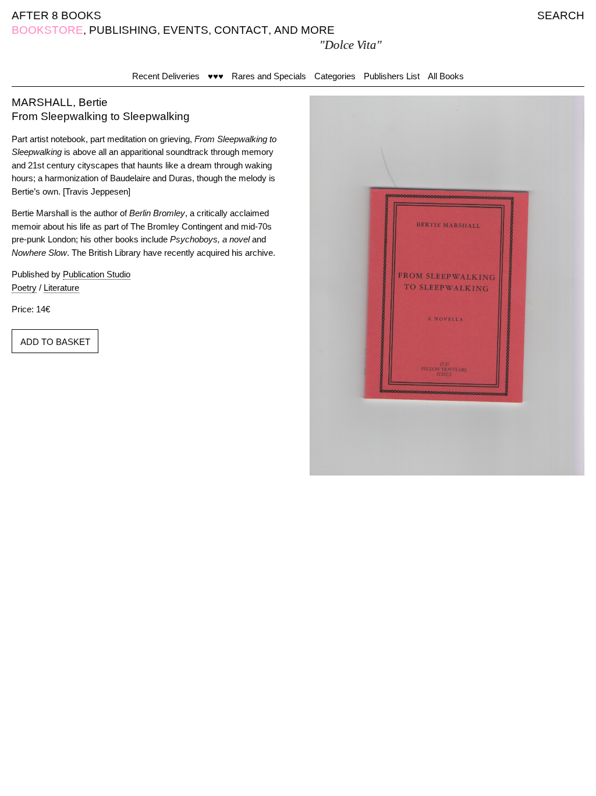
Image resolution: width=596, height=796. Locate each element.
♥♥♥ (216, 76)
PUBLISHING (123, 30)
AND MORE (304, 30)
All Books (446, 76)
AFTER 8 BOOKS (56, 15)
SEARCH (560, 15)
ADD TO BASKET (55, 342)
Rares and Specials (269, 76)
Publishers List (392, 76)
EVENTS (185, 30)
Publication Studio (96, 274)
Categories (335, 76)
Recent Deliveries (166, 76)
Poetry (24, 288)
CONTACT (241, 30)
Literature (61, 288)
